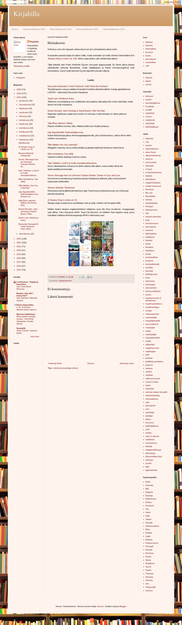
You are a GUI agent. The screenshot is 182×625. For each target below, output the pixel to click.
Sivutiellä (20, 328)
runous (148, 116)
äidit (147, 467)
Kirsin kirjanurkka (25, 305)
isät (147, 213)
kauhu (148, 55)
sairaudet (149, 388)
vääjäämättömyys (153, 450)
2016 (19, 266)
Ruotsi (148, 556)
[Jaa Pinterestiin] (91, 277)
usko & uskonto (152, 436)
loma (147, 277)
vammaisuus (151, 443)
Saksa (148, 560)
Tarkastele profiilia (22, 66)
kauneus (149, 230)
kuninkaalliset (151, 257)
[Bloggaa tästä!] (83, 277)
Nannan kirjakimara (25, 314)
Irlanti (147, 512)
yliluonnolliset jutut (153, 456)
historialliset (150, 49)
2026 (19, 89)
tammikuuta (24, 234)
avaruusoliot (150, 162)
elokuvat (149, 96)
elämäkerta (150, 179)
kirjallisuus (150, 237)
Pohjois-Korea (151, 543)
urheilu (148, 433)
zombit (148, 463)
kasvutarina (150, 227)
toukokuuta (24, 128)
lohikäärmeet (151, 274)
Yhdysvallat (150, 587)
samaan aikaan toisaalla (156, 392)
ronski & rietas (151, 382)
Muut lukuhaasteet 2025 (114, 29)
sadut (147, 385)
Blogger (122, 606)
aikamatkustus (151, 149)
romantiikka (150, 62)
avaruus (149, 159)
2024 (19, 97)
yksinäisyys (150, 453)
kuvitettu (149, 267)
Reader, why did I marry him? (24, 294)
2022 (19, 242)
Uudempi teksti (55, 363)
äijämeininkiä (151, 470)
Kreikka (148, 533)
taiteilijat (149, 416)
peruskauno (150, 59)
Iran (147, 509)
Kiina (147, 529)
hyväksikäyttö (151, 203)
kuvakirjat (149, 106)
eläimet (148, 176)
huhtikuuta (24, 132)
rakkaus (149, 368)
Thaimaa (149, 573)
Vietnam (149, 580)
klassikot (149, 247)
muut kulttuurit (151, 324)
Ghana (148, 502)
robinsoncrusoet (152, 378)
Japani (148, 519)
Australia (149, 485)
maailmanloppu (152, 307)
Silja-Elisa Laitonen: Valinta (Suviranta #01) (27, 202)
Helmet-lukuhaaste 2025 (87, 29)
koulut (148, 254)
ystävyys (149, 460)
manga (148, 310)
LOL (147, 142)
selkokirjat (149, 123)
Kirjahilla (27, 13)
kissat (148, 244)
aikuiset (148, 77)
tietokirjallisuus (152, 127)
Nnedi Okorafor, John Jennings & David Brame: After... (28, 211)
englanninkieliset (152, 183)
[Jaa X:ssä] (85, 277)
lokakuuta (23, 108)
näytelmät (149, 113)
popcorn (149, 365)
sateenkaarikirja (152, 395)
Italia (147, 516)
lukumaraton (151, 288)
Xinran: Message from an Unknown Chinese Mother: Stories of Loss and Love (84, 175)
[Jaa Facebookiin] (88, 277)
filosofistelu (150, 196)
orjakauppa (150, 351)
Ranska (148, 550)
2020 (19, 250)
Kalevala (149, 138)
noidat (148, 341)
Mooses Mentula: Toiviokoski (26, 154)
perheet (148, 358)
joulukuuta (24, 101)
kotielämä (149, 250)
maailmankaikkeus (153, 304)
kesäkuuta (24, 124)
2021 (19, 246)
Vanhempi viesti (127, 363)
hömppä (149, 206)
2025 (19, 93)
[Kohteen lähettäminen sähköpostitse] (80, 277)
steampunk (150, 405)
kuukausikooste (65, 281)
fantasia (149, 45)
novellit (148, 110)
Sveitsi (148, 570)
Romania (149, 553)
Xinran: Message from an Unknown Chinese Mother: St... (28, 163)
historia (148, 199)
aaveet (148, 145)
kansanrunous (151, 223)
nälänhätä (149, 344)
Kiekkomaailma (152, 526)
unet (147, 429)
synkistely (149, 412)
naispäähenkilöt (152, 338)
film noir (149, 193)
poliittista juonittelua (154, 361)
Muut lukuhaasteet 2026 (61, 29)
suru (147, 409)
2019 (19, 254)
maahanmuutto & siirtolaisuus (153, 299)
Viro (147, 584)
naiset (148, 331)
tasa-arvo (149, 422)
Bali (147, 489)
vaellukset (149, 439)
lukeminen (150, 281)
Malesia (148, 539)
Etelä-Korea (150, 499)
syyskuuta (24, 112)
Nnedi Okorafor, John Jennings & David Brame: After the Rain (76, 111)
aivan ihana (150, 152)
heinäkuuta (24, 120)
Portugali (149, 546)
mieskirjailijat (151, 317)
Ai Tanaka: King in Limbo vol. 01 (26, 148)
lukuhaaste (150, 284)
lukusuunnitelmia (153, 291)
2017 (19, 262)
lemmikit (149, 271)
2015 (19, 270)
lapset (148, 81)
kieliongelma (151, 233)
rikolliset (149, 375)
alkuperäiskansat (153, 155)
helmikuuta (24, 139)
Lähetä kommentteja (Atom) (65, 368)
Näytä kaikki (35, 336)
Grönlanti (149, 506)
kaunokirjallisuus (152, 103)
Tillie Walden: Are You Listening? (28, 186)
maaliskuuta (24, 135)
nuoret (148, 84)
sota (147, 402)
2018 (19, 258)
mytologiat (150, 327)
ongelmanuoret (152, 348)
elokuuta (23, 116)
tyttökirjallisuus (152, 426)
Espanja (149, 495)
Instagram (20, 77)
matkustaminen (152, 314)
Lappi (147, 536)
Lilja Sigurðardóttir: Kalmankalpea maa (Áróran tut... (28, 194)
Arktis (147, 482)
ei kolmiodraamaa (153, 172)
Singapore (150, 563)
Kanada (148, 522)
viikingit (148, 446)
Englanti (149, 492)
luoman (100, 606)
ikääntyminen (151, 210)
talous (148, 419)
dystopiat (149, 166)
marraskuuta (25, 104)
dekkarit (149, 42)
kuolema (149, 261)
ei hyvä (148, 169)
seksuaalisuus (151, 399)
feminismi (149, 189)
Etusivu (15, 29)
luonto (148, 294)
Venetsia (149, 577)
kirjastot (148, 240)
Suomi (148, 567)
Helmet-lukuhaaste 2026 (34, 29)
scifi (147, 66)
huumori (149, 52)
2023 (19, 239)
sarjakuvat (150, 120)
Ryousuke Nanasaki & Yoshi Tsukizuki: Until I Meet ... (28, 226)
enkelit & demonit (153, 186)
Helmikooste (24, 143)
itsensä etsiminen (153, 216)
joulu (147, 220)
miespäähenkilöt (152, 321)
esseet (148, 99)
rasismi (148, 371)
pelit (147, 354)
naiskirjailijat (150, 334)
